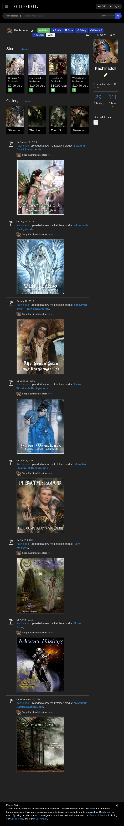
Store (70, 30)
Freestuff (97, 30)
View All (25, 49)
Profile (57, 30)
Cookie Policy (17, 818)
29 (98, 97)
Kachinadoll (23, 145)
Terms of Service (98, 815)
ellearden (15, 81)
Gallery (82, 30)
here (50, 155)
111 (112, 97)
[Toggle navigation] (6, 6)
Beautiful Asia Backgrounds (65, 78)
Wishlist (40, 35)
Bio (51, 35)
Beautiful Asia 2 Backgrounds (23, 78)
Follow (45, 30)
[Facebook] (95, 122)
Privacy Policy (40, 818)
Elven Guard (59, 130)
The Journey (37, 130)
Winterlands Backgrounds (85, 78)
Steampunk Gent (83, 130)
